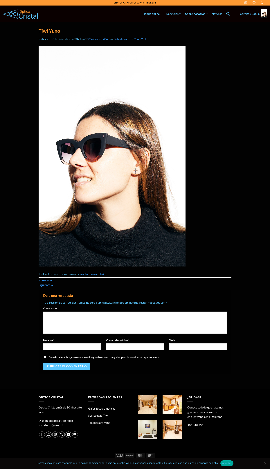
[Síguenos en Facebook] (42, 434)
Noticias (217, 13)
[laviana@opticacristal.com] (246, 2)
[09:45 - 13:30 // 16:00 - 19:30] (254, 2)
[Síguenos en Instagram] (49, 434)
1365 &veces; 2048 (97, 39)
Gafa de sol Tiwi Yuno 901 (130, 39)
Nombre (48, 340)
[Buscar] (228, 14)
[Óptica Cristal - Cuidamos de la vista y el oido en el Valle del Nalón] (21, 14)
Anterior (46, 280)
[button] (253, 14)
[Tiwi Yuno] (112, 155)
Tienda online (151, 13)
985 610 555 (195, 425)
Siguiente (46, 285)
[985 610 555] (262, 2)
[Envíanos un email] (55, 434)
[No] (265, 464)
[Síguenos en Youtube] (75, 434)
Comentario (50, 308)
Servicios (172, 13)
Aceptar (227, 463)
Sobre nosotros (195, 13)
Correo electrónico (117, 340)
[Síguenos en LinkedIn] (68, 434)
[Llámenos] (62, 434)
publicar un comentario (93, 274)
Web (172, 340)
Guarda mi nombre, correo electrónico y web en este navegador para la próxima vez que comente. (104, 357)
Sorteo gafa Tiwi (98, 415)
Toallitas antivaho (99, 422)
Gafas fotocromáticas (101, 408)
